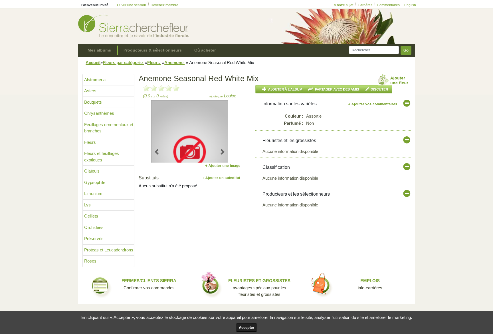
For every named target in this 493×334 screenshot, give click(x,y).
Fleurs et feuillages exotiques (101, 156)
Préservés (94, 238)
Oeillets (91, 216)
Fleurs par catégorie (123, 62)
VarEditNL (373, 104)
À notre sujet (343, 5)
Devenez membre (164, 5)
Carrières (365, 5)
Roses (90, 261)
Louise (230, 95)
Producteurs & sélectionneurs (153, 50)
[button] (157, 151)
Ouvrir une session (131, 5)
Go (406, 50)
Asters (90, 90)
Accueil (93, 62)
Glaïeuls (92, 171)
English (410, 5)
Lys (87, 204)
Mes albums (99, 50)
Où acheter (205, 50)
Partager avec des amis (333, 89)
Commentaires (388, 5)
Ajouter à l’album (280, 89)
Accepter (246, 327)
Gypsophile (94, 182)
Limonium (93, 193)
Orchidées (94, 227)
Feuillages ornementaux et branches (108, 128)
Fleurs (154, 62)
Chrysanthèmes (99, 113)
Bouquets (93, 102)
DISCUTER (377, 89)
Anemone (174, 62)
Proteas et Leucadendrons (108, 249)
